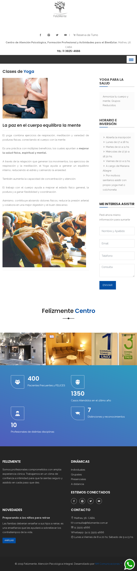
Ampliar (9, 540)
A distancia (77, 484)
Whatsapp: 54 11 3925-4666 (87, 532)
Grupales (76, 474)
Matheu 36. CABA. (84, 518)
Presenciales (78, 479)
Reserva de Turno (87, 35)
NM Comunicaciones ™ (108, 563)
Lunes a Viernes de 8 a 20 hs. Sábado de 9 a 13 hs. (103, 537)
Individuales (78, 469)
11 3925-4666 (82, 527)
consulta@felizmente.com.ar (91, 522)
